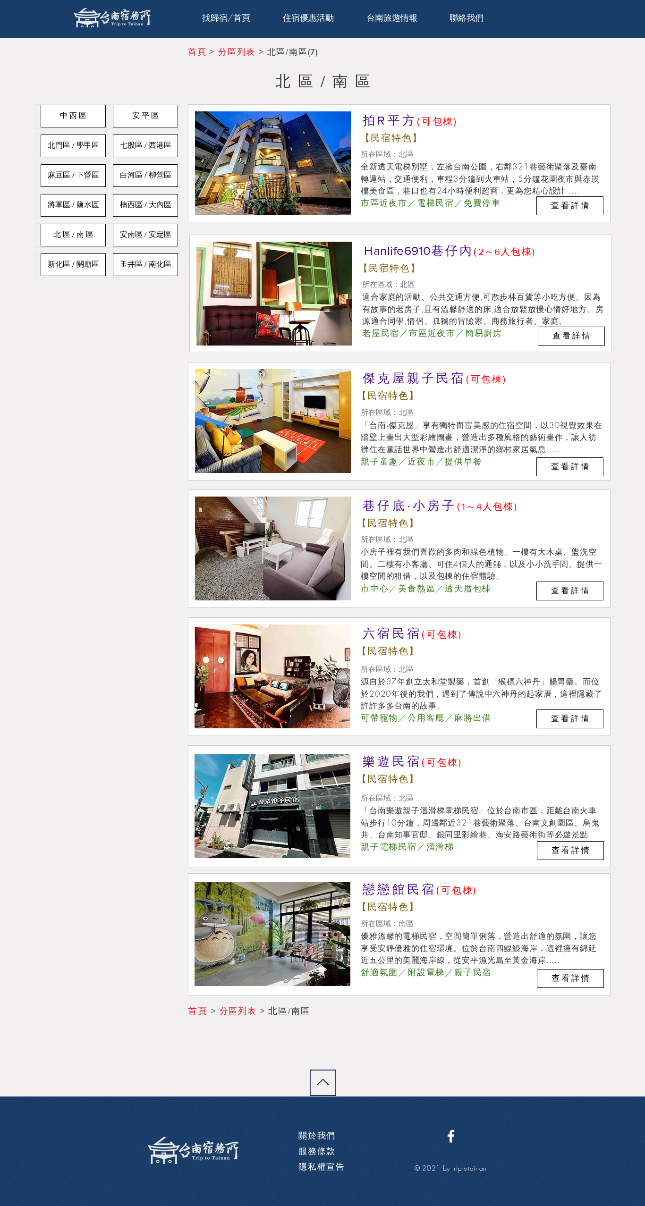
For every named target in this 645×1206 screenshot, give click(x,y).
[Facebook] (450, 1136)
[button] (391, 17)
